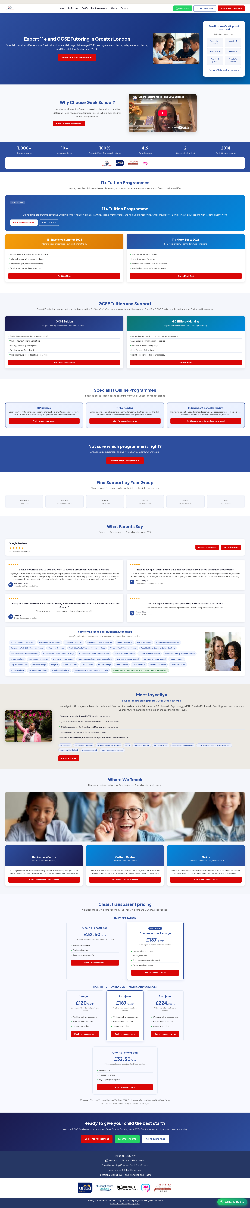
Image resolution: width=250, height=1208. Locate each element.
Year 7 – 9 (233, 51)
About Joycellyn (68, 758)
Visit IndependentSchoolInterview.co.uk (206, 421)
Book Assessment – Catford (125, 879)
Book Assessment (99, 8)
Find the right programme (125, 460)
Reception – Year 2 (215, 42)
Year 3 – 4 (233, 41)
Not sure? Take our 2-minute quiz (224, 70)
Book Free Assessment (231, 8)
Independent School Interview (125, 1169)
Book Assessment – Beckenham (44, 879)
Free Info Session (233, 60)
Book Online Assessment (206, 879)
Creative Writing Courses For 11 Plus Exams (125, 1165)
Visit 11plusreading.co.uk (125, 421)
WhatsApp (184, 8)
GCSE (84, 8)
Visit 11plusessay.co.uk (44, 421)
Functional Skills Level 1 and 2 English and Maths (125, 1174)
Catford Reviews (230, 547)
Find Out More (49, 222)
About (114, 8)
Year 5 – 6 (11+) (215, 51)
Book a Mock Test (186, 276)
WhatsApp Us (128, 1138)
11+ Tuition (72, 8)
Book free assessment (94, 962)
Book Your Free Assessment (77, 57)
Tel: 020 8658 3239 (155, 1139)
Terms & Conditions (118, 1203)
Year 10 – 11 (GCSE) (215, 60)
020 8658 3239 (206, 8)
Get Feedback (185, 362)
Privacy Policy (134, 1203)
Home (61, 8)
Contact (125, 8)
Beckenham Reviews (207, 547)
